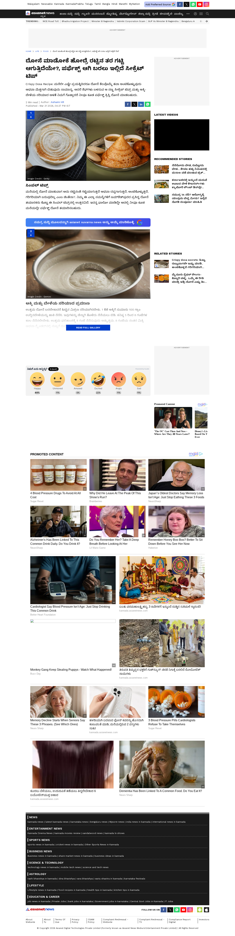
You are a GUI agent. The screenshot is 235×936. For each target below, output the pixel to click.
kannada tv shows (114, 833)
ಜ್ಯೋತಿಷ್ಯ (111, 13)
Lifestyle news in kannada (42, 890)
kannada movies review (67, 833)
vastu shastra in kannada (108, 878)
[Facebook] (180, 4)
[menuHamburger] (201, 13)
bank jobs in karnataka (80, 901)
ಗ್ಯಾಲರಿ (86, 13)
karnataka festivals (134, 878)
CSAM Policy (91, 920)
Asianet (40, 909)
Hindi (114, 4)
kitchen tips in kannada (126, 890)
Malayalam (33, 4)
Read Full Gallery (88, 327)
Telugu (89, 4)
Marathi (123, 4)
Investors (204, 919)
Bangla (106, 4)
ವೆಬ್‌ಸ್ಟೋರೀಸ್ (127, 13)
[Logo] (41, 14)
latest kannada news (56, 822)
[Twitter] (186, 4)
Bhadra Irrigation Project (75, 21)
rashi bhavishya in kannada (42, 878)
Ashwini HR (57, 102)
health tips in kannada (99, 890)
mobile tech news (71, 867)
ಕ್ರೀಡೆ (155, 13)
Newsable (47, 4)
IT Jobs (169, 901)
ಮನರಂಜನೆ (97, 13)
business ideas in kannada (109, 856)
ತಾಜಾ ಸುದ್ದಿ (66, 13)
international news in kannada (168, 822)
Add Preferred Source (158, 4)
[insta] (206, 4)
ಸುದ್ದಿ (77, 13)
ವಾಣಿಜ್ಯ (178, 13)
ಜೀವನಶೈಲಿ (166, 13)
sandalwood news (92, 833)
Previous (201, 21)
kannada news (35, 822)
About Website (30, 920)
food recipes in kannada (71, 890)
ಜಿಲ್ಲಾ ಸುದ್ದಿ (144, 13)
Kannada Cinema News (40, 833)
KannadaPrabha (75, 4)
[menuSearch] (207, 13)
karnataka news (79, 822)
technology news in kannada (43, 867)
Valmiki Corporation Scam (131, 21)
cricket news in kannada (69, 844)
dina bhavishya (67, 878)
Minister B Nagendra (103, 21)
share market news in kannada (76, 856)
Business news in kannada (42, 856)
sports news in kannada (41, 844)
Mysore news (116, 822)
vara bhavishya (85, 878)
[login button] (196, 13)
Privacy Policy (75, 920)
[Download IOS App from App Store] (206, 909)
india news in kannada (138, 822)
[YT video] (200, 4)
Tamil (97, 4)
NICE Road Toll (51, 21)
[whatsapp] (193, 4)
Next (206, 21)
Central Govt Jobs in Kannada (146, 901)
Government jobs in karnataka (111, 901)
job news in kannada (39, 901)
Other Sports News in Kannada (102, 844)
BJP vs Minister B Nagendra (163, 21)
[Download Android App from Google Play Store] (200, 909)
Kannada (59, 4)
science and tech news (96, 867)
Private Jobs (59, 901)
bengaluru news (98, 822)
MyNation (134, 4)
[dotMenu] (188, 13)
